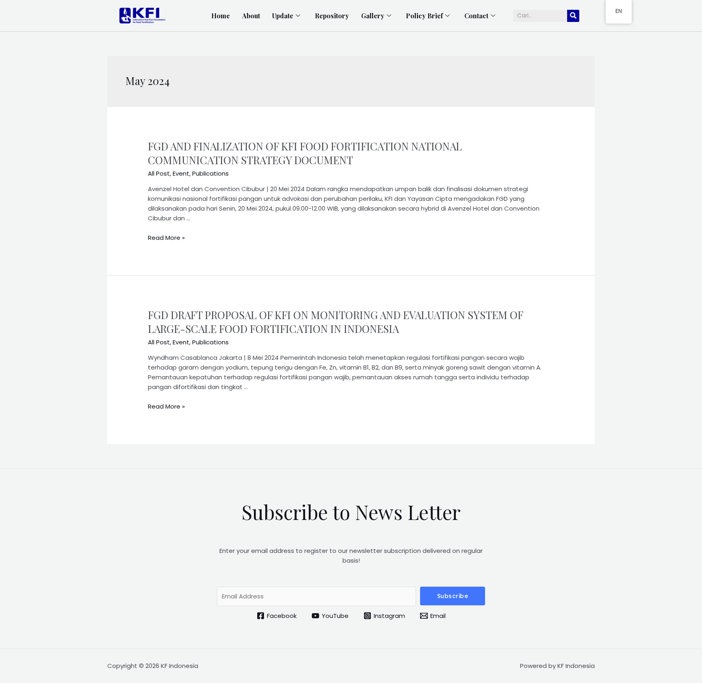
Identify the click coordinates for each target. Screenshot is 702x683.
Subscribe (452, 596)
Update (282, 15)
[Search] (573, 16)
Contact (476, 15)
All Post (159, 173)
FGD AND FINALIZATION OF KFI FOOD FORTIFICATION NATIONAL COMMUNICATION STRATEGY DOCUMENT (305, 153)
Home (220, 15)
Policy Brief (424, 15)
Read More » (166, 237)
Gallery (372, 15)
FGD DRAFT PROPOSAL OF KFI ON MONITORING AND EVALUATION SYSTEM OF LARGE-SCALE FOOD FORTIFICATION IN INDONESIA (335, 322)
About (251, 15)
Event (181, 173)
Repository (332, 15)
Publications (210, 173)
